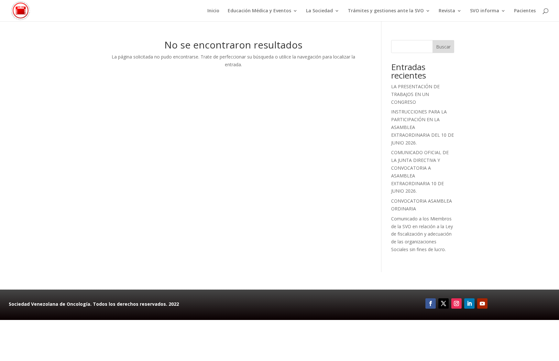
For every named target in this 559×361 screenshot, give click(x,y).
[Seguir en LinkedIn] (469, 303)
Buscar (443, 47)
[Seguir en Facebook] (430, 303)
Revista (447, 11)
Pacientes (525, 11)
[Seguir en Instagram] (456, 303)
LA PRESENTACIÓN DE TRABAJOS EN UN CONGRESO (415, 94)
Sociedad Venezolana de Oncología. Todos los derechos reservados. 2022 (94, 304)
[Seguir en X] (443, 303)
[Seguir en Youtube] (482, 303)
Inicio (213, 11)
